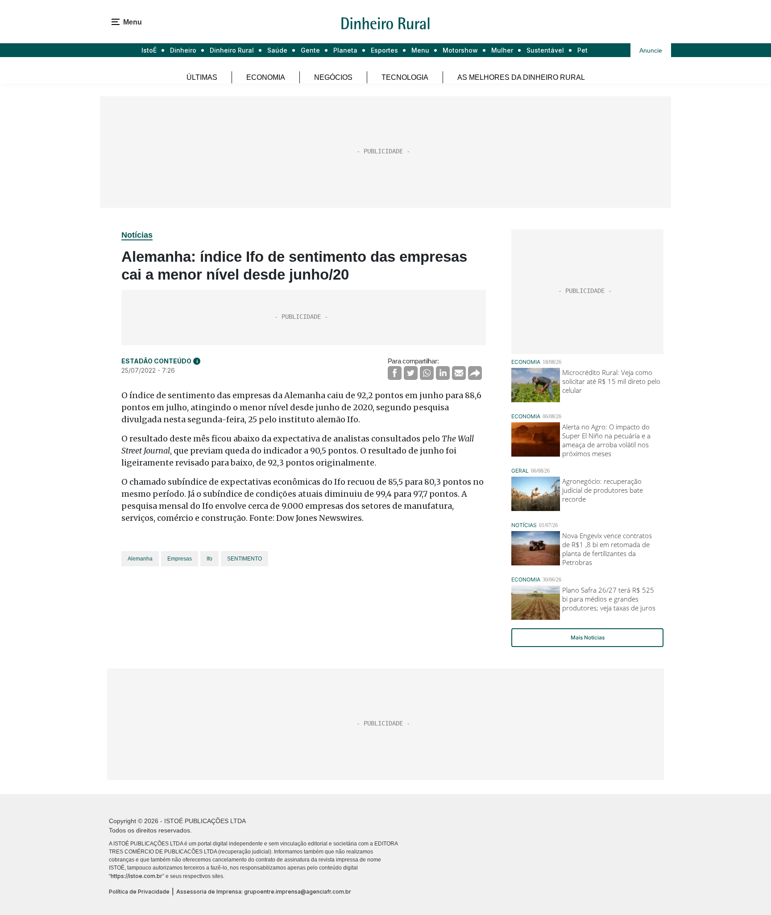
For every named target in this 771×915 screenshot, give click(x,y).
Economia (265, 77)
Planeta (345, 50)
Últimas (202, 77)
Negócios (333, 77)
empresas (179, 559)
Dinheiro (183, 50)
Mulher (502, 50)
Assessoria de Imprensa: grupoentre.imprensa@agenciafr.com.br (263, 891)
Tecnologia (404, 77)
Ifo (209, 559)
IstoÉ (149, 50)
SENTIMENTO (244, 559)
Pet (582, 50)
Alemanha (140, 559)
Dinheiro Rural (232, 50)
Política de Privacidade (139, 891)
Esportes (384, 50)
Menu (420, 50)
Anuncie (650, 50)
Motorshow (460, 50)
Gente (310, 50)
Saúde (277, 50)
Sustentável (545, 50)
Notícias (137, 235)
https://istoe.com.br (136, 876)
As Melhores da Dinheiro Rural (521, 77)
